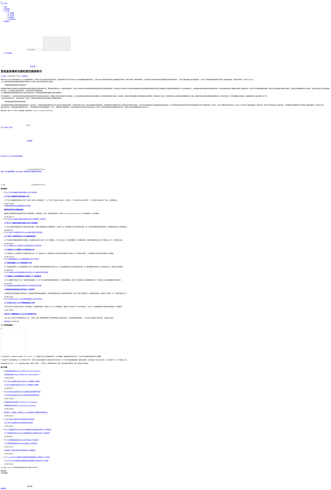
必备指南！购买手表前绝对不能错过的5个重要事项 (20, 450)
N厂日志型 (11, 15)
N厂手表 (6, 11)
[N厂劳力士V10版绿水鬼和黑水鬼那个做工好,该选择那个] (22, 219)
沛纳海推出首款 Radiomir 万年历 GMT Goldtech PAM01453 (21, 374)
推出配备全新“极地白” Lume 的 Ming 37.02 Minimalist (20, 405)
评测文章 (7, 9)
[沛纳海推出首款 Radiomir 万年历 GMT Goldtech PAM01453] (22, 371)
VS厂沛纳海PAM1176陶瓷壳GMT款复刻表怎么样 (19, 249)
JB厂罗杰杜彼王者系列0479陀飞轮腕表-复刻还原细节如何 (21, 395)
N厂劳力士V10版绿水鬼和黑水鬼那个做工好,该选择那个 (21, 223)
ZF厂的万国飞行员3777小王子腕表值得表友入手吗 (19, 303)
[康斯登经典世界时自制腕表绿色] (14, 205)
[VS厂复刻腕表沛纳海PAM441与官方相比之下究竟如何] (21, 440)
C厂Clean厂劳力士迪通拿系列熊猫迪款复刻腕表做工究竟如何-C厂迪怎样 (26, 460)
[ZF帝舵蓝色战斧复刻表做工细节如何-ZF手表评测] (20, 285)
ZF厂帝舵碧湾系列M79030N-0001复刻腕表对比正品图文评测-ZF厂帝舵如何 (27, 433)
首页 (5, 7)
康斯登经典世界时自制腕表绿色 (13, 209)
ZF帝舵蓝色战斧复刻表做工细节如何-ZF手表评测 (19, 289)
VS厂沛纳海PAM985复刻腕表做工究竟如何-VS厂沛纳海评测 (22, 276)
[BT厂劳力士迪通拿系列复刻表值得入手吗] (17, 192)
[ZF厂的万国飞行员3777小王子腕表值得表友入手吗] (20, 299)
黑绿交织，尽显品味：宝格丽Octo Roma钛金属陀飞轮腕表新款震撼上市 (26, 412)
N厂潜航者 (11, 17)
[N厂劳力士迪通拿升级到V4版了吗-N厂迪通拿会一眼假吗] (22, 381)
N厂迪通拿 (11, 13)
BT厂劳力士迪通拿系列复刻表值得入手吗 (16, 196)
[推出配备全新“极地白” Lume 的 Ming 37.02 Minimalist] (20, 402)
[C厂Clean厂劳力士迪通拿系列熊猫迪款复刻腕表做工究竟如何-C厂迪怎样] (27, 457)
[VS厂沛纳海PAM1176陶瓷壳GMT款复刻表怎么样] (20, 245)
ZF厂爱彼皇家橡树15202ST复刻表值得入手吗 (18, 263)
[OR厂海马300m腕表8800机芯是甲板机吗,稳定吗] (19, 419)
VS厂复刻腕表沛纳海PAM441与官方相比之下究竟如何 (20, 443)
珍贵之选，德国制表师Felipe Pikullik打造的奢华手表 (20, 314)
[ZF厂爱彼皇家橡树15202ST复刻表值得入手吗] (18, 259)
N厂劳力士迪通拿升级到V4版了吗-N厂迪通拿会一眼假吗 (21, 385)
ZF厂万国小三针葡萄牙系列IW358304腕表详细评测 (19, 236)
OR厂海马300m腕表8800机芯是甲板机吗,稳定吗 (18, 422)
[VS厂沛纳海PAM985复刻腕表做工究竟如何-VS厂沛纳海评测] (23, 272)
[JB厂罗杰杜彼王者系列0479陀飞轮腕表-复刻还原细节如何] (22, 391)
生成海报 (29, 140)
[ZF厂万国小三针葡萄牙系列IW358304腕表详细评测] (20, 232)
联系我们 (7, 21)
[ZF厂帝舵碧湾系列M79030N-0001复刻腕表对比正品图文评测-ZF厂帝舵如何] (27, 429)
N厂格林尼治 (12, 19)
